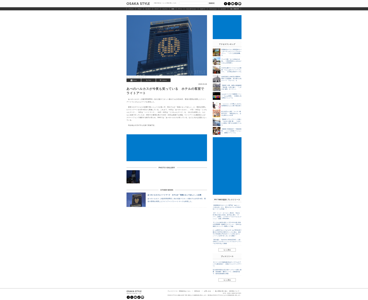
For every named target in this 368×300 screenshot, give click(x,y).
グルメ (139, 9)
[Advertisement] (167, 147)
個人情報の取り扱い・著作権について (227, 291)
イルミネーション (191, 9)
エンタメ (148, 9)
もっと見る (227, 250)
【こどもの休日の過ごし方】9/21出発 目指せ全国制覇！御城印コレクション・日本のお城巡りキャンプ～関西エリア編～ (227, 224)
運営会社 (197, 291)
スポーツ (202, 9)
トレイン (165, 9)
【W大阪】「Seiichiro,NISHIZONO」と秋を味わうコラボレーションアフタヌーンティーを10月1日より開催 (227, 241)
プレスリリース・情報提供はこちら (179, 291)
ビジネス (223, 9)
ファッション (213, 9)
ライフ (156, 9)
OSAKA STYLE (138, 3)
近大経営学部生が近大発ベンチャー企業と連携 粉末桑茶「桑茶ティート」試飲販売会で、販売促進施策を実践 (227, 271)
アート (180, 9)
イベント (131, 9)
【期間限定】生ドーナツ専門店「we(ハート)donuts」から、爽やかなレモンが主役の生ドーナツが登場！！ (227, 207)
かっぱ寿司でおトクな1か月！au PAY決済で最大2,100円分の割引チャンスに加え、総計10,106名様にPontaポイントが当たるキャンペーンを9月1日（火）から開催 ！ (227, 233)
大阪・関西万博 (234, 9)
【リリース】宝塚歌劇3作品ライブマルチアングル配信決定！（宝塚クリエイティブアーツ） (227, 264)
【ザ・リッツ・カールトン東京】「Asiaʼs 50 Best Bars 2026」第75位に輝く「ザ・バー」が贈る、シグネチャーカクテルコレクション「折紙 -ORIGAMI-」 (227, 215)
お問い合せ (207, 291)
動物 (173, 9)
